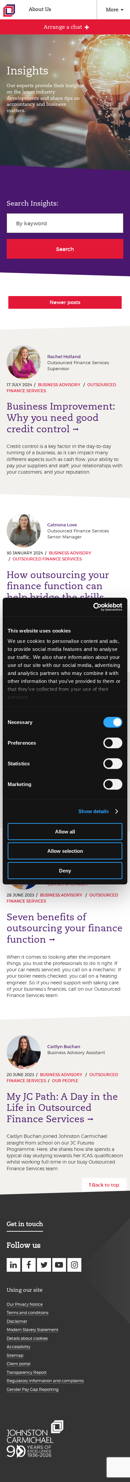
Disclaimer (17, 1321)
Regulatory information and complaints (45, 1380)
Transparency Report (27, 1372)
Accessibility (18, 1346)
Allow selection (65, 851)
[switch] (112, 742)
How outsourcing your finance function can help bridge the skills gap (58, 591)
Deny (65, 870)
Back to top (105, 1185)
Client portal (18, 1363)
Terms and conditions (27, 1312)
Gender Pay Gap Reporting (33, 1389)
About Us (40, 9)
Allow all (65, 831)
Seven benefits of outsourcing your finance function (65, 928)
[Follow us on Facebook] (29, 1265)
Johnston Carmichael (9, 10)
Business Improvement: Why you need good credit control (61, 417)
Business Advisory (59, 384)
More (112, 9)
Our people (65, 1080)
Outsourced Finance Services (47, 558)
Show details (93, 811)
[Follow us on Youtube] (59, 1265)
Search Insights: (33, 203)
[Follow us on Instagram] (74, 1265)
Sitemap (15, 1355)
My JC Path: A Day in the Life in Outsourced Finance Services (62, 1108)
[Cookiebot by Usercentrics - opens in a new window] (93, 607)
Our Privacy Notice (25, 1304)
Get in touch (25, 1224)
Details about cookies (27, 1338)
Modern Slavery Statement (32, 1329)
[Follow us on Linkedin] (13, 1265)
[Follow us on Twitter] (44, 1265)
